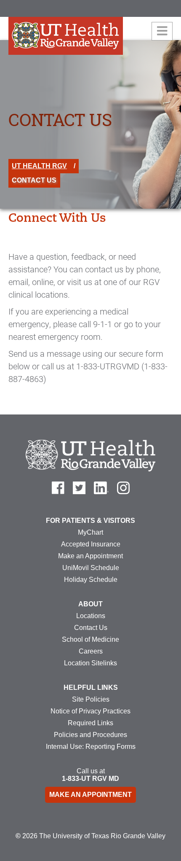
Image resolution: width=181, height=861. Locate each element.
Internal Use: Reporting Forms (91, 746)
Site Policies (90, 699)
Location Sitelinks (90, 663)
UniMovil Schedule (90, 567)
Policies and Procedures (90, 734)
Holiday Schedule (90, 579)
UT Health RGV (39, 166)
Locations (90, 615)
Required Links (90, 722)
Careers (91, 651)
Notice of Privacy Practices (90, 711)
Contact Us (90, 627)
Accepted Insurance (90, 544)
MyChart (90, 532)
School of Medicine (90, 639)
